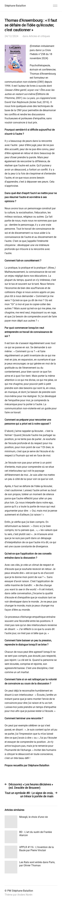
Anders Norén (24, 894)
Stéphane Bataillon (15, 5)
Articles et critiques (39, 36)
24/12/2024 (11, 36)
